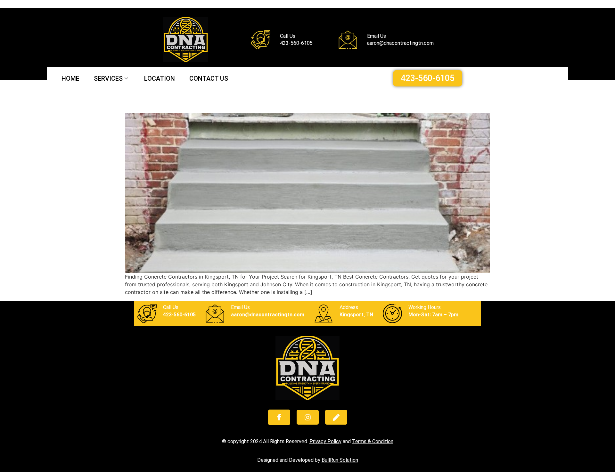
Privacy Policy (325, 441)
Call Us (170, 307)
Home (70, 78)
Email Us (240, 307)
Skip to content (18, 4)
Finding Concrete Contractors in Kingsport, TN (238, 101)
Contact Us (208, 78)
